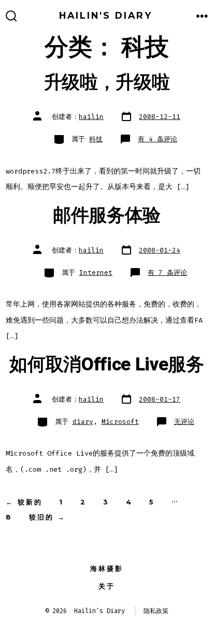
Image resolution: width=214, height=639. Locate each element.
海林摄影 (106, 569)
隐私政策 (156, 611)
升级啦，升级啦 (107, 82)
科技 (96, 139)
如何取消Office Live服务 (106, 364)
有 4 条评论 (157, 139)
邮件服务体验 (107, 215)
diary (83, 421)
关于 (106, 586)
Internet (95, 272)
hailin (91, 116)
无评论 (184, 421)
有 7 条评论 (167, 272)
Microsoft (120, 421)
